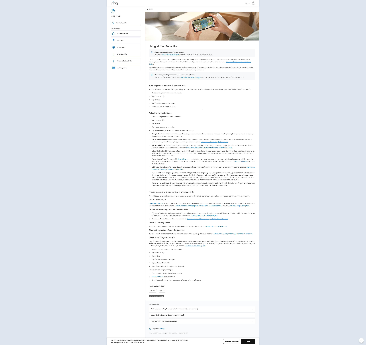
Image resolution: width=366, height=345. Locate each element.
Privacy (168, 333)
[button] (361, 340)
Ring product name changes (170, 54)
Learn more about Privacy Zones (215, 226)
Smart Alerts (182, 159)
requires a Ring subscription (239, 206)
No (163, 290)
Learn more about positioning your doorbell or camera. (233, 234)
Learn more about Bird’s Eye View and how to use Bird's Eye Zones (209, 148)
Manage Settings (232, 341)
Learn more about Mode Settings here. (204, 215)
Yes (154, 290)
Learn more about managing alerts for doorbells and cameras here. (198, 206)
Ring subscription (241, 161)
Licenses (174, 333)
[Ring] (115, 3)
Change (162, 329)
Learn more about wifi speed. (195, 246)
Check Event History (156, 203)
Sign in (247, 3)
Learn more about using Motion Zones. (214, 142)
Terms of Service (183, 333)
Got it (248, 341)
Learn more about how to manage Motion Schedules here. (207, 219)
